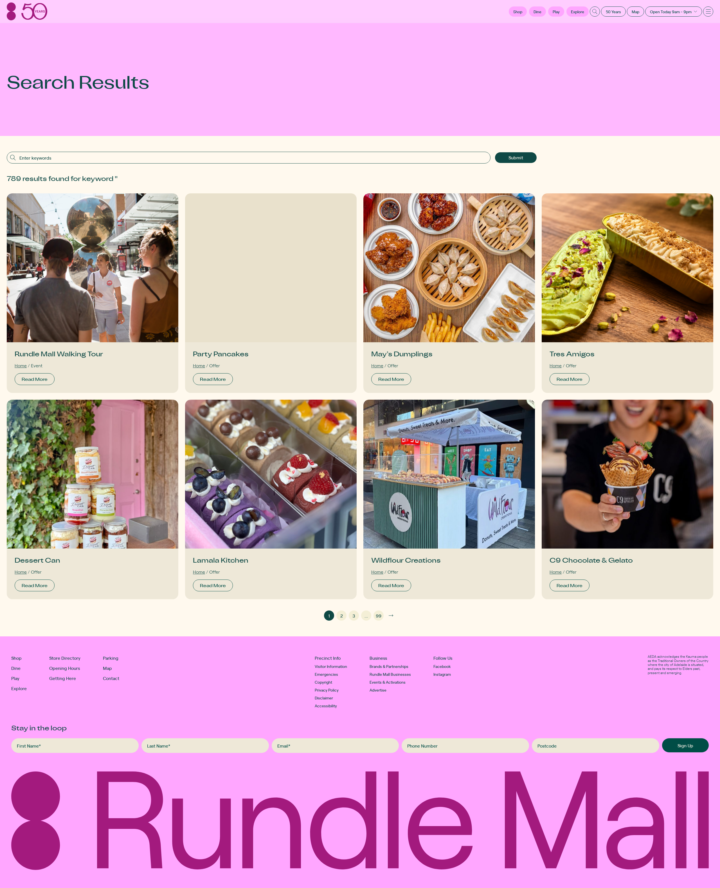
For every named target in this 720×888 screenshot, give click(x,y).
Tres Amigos (572, 353)
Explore (577, 11)
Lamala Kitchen (220, 560)
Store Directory (64, 658)
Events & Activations (388, 682)
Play (556, 11)
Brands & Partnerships (389, 666)
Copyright (323, 682)
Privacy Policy (327, 690)
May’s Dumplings (402, 353)
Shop (16, 658)
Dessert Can (37, 560)
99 (378, 615)
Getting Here (62, 678)
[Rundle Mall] (27, 11)
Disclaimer (324, 698)
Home (21, 365)
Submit (515, 157)
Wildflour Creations (406, 560)
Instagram (442, 674)
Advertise (378, 690)
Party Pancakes (221, 353)
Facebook (442, 666)
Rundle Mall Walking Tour (59, 353)
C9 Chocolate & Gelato (591, 560)
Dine (537, 11)
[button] (518, 11)
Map (635, 11)
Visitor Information (331, 666)
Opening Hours (64, 668)
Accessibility (326, 705)
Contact (111, 678)
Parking (110, 658)
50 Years (613, 11)
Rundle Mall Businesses (390, 674)
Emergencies (326, 674)
